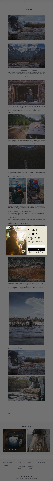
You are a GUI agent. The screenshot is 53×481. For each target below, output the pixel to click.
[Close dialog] (45, 227)
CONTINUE (36, 249)
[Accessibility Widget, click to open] (51, 479)
